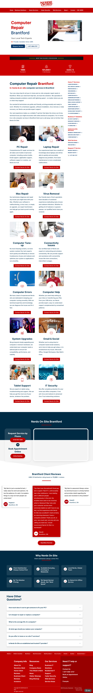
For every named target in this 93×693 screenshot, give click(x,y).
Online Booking (17, 456)
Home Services (33, 10)
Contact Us (66, 669)
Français (66, 681)
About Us (17, 665)
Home (11, 10)
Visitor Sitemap (35, 676)
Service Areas (50, 681)
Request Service (18, 46)
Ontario (65, 653)
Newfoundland (48, 653)
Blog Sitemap (34, 679)
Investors (17, 681)
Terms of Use (79, 690)
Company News (35, 668)
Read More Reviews (46, 543)
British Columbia (18, 653)
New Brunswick (37, 653)
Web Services (57, 10)
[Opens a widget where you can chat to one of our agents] (88, 690)
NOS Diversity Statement (67, 688)
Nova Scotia (57, 653)
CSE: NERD (80, 10)
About (66, 10)
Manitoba (27, 653)
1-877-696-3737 (32, 46)
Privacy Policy (78, 688)
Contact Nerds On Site (22, 167)
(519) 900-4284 (18, 439)
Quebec (72, 653)
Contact (72, 10)
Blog (31, 665)
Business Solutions (20, 10)
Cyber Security (45, 10)
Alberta (9, 653)
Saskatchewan (81, 653)
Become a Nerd (19, 668)
